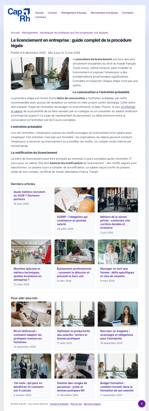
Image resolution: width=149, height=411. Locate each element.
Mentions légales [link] (92, 404)
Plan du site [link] (76, 404)
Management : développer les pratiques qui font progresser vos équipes (65, 32)
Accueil (39, 12)
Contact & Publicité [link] (59, 404)
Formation (128, 12)
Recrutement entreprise (104, 12)
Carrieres (40, 17)
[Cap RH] (19, 15)
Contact (52, 12)
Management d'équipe (73, 12)
